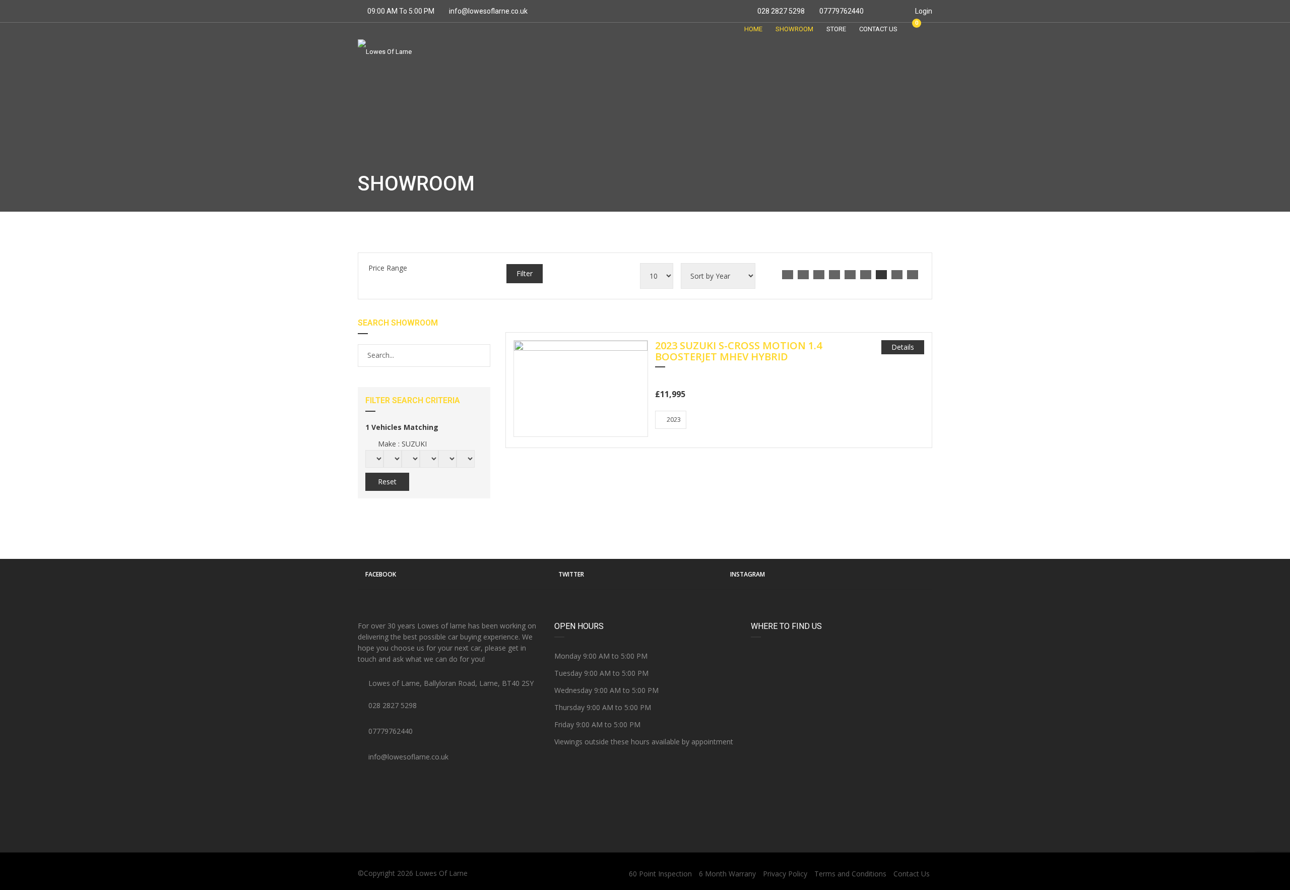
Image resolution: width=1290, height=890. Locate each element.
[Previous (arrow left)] (17, 445)
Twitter (571, 574)
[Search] (482, 355)
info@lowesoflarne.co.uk (488, 11)
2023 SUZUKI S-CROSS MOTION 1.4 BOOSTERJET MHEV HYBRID (738, 351)
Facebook (380, 574)
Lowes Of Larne (441, 873)
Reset (387, 481)
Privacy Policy (785, 873)
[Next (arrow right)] (1272, 445)
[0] (912, 29)
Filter (525, 273)
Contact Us (911, 873)
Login (923, 11)
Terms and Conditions (850, 873)
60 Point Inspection (660, 873)
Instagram (747, 574)
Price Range (387, 268)
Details (902, 347)
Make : (401, 444)
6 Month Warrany (727, 873)
